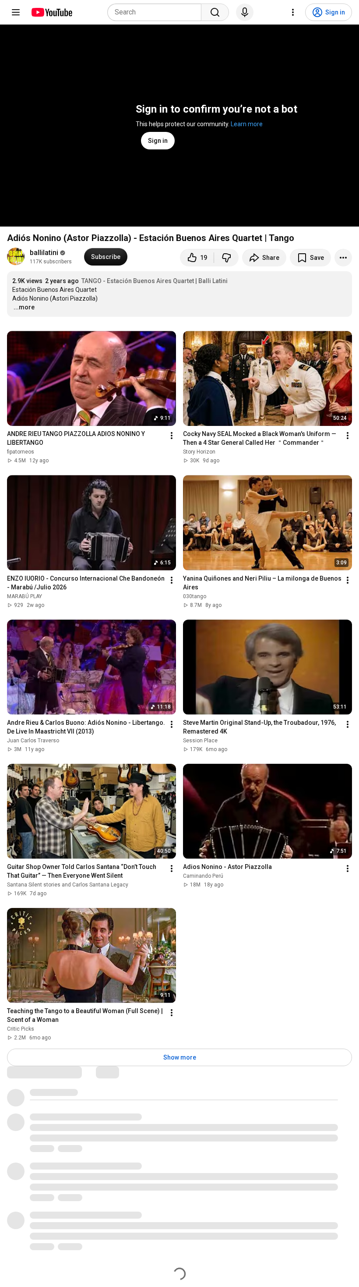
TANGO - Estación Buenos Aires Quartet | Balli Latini (154, 280)
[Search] (215, 12)
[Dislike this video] (226, 257)
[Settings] (293, 12)
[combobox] (157, 12)
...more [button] (24, 307)
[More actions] (343, 257)
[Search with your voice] (244, 12)
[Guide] (16, 12)
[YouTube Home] (51, 12)
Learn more (247, 124)
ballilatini (44, 252)
